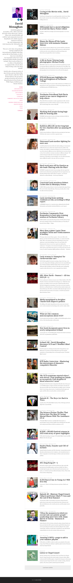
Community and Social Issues (15, 98)
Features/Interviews (17, 90)
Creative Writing (18, 104)
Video (21, 108)
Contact (20, 110)
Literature (20, 96)
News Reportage (18, 88)
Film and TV (20, 94)
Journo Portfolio (38, 580)
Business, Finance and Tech (16, 102)
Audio (21, 106)
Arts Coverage (19, 92)
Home (21, 87)
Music (21, 100)
